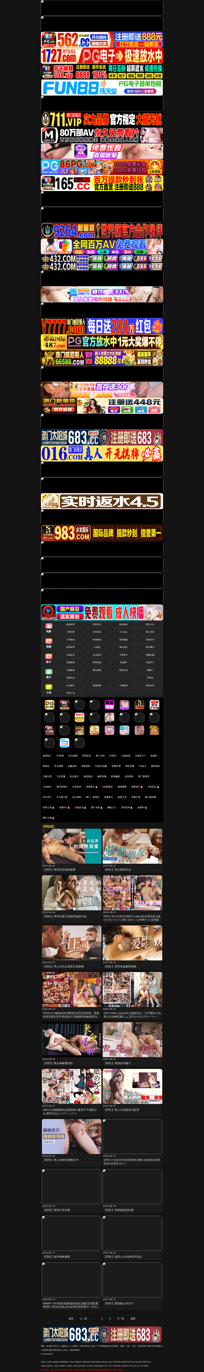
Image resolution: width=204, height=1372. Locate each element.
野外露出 (150, 647)
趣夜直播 (101, 776)
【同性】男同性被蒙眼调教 (120, 966)
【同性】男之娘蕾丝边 (117, 869)
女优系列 (97, 654)
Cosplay (123, 631)
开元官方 (47, 796)
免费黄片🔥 (137, 786)
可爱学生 (123, 654)
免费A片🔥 (64, 807)
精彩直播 (129, 765)
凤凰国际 (86, 765)
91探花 (97, 647)
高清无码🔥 (127, 807)
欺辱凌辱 (70, 647)
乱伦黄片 (74, 776)
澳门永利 (100, 755)
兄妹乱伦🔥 (81, 807)
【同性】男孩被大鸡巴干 (119, 1303)
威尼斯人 (47, 755)
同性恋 (150, 677)
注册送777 (140, 755)
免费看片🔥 (92, 786)
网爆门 (150, 670)
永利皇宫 (76, 786)
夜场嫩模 (115, 776)
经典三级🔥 (49, 807)
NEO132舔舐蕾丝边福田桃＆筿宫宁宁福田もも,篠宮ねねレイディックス (70, 1111)
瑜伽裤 (123, 662)
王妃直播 (61, 776)
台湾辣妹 (70, 639)
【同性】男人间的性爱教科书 (60, 1160)
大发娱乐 (47, 786)
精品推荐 (70, 624)
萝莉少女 (150, 624)
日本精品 (97, 631)
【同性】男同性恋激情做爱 (59, 869)
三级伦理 (70, 631)
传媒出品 (70, 677)
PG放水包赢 (101, 765)
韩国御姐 (97, 639)
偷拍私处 (88, 776)
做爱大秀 (122, 796)
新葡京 (46, 765)
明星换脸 (97, 662)
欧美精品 (123, 624)
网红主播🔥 (49, 817)
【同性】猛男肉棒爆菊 (56, 1256)
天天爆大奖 (62, 796)
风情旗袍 (70, 662)
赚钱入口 (112, 807)
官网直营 (86, 755)
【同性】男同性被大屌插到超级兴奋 (65, 916)
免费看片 (108, 796)
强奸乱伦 (97, 624)
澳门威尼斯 (150, 796)
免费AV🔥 (142, 807)
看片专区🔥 (97, 807)
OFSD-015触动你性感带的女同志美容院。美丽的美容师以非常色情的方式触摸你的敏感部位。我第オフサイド (71, 1016)
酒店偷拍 (155, 765)
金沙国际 (76, 796)
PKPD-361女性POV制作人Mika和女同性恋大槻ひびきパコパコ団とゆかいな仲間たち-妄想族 (132, 918)
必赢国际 (72, 765)
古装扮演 (70, 654)
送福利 (153, 755)
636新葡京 (107, 786)
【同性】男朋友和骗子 (117, 1063)
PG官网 (60, 755)
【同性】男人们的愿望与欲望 (121, 1110)
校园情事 (97, 685)
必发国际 (129, 776)
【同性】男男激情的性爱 (119, 1210)
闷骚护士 (150, 662)
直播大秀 (135, 796)
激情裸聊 (122, 786)
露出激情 (97, 670)
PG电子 (113, 755)
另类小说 (70, 692)
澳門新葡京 (62, 786)
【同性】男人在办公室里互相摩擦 (63, 966)
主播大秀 (47, 776)
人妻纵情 (123, 685)
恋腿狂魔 (150, 654)
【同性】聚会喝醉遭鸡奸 (58, 1063)
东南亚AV (150, 639)
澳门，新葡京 (92, 796)
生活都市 (70, 685)
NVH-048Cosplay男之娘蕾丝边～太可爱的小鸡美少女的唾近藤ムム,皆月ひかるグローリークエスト (132, 1016)
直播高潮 (116, 765)
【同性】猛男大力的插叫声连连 (123, 1256)
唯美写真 (123, 670)
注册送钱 (126, 755)
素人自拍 (150, 631)
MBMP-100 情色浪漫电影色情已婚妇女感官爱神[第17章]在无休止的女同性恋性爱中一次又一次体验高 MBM (71, 1307)
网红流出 (123, 647)
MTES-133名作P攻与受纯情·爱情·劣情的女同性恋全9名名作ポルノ (132, 1161)
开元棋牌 (72, 755)
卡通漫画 (70, 670)
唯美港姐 (123, 639)
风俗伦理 (150, 685)
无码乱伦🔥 (153, 786)
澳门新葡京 (143, 776)
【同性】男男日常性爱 (56, 1210)
